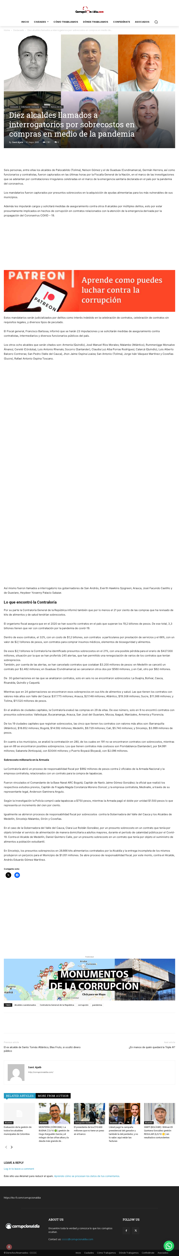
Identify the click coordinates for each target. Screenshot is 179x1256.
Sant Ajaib (17, 142)
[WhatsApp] (89, 157)
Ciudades (89, 1252)
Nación (45, 107)
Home (7, 30)
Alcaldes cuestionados (25, 1005)
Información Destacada (30, 107)
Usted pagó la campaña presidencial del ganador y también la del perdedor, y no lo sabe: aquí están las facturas (123, 1134)
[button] (156, 22)
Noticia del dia (56, 107)
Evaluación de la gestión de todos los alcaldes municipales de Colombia (17, 1130)
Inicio (78, 1252)
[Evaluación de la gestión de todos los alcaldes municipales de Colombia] (19, 1113)
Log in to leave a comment (19, 1168)
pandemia (97, 1005)
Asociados (163, 1252)
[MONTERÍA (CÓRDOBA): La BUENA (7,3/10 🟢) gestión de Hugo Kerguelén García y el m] (54, 1113)
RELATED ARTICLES (20, 1096)
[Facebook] (73, 157)
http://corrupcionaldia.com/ (40, 1072)
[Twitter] (81, 157)
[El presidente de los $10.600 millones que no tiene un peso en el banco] (89, 1113)
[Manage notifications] (9, 1247)
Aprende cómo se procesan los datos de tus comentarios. (87, 1176)
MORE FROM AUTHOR (53, 1096)
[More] (105, 157)
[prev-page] (6, 1148)
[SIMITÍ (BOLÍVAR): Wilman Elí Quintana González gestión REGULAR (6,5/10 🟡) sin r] (159, 1113)
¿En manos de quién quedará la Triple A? (152, 1047)
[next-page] (11, 1148)
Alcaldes (8, 1122)
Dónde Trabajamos (128, 1252)
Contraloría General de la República (57, 1005)
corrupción (83, 1005)
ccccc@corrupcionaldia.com (77, 1239)
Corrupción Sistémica (84, 1122)
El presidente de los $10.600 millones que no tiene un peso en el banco (89, 1130)
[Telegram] (97, 157)
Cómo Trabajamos (106, 1252)
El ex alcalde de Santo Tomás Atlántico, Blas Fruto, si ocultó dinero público (42, 1049)
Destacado (18, 30)
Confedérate (148, 1252)
